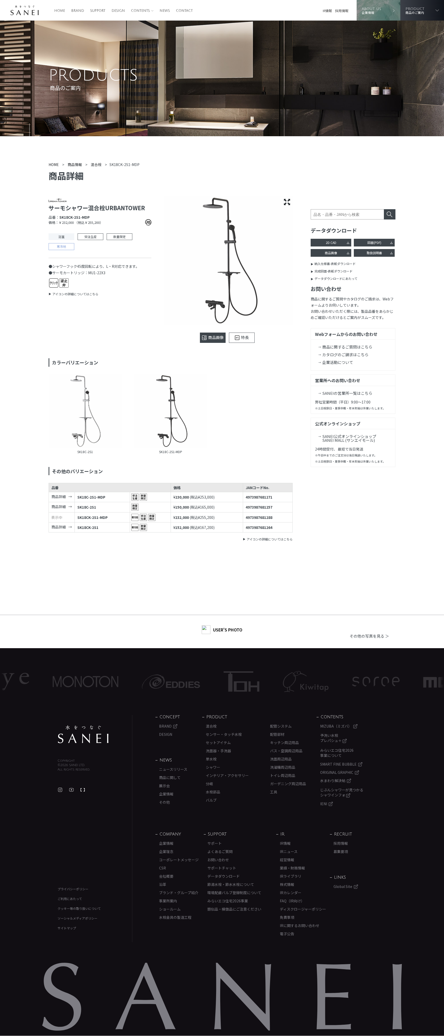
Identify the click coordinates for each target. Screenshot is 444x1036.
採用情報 (341, 10)
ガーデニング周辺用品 (288, 783)
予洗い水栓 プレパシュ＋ (331, 738)
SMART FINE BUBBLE (338, 764)
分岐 (209, 783)
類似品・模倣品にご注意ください (234, 909)
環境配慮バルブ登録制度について (234, 892)
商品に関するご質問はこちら (347, 347)
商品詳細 (58, 496)
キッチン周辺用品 (284, 742)
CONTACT (184, 11)
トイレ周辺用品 (282, 775)
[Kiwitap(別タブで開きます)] (272, 681)
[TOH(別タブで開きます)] (208, 681)
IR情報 (327, 10)
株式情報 (287, 884)
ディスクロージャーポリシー (303, 909)
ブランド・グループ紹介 (178, 892)
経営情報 (287, 859)
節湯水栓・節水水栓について (230, 884)
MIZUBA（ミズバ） (336, 726)
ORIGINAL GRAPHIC (336, 772)
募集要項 (341, 851)
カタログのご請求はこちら (345, 354)
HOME (59, 11)
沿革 (162, 884)
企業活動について (337, 362)
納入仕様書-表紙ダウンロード (335, 263)
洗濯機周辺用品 (282, 767)
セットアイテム (218, 742)
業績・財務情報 (292, 867)
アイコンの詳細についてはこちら (75, 294)
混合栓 (211, 726)
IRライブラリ (290, 876)
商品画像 (331, 253)
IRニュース (289, 851)
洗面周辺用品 (281, 759)
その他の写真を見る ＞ (369, 636)
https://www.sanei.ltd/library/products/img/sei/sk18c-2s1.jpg (85, 411)
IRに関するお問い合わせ (299, 925)
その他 (164, 802)
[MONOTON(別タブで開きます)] (52, 681)
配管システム (281, 726)
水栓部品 (213, 791)
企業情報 (166, 793)
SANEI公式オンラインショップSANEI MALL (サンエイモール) (349, 438)
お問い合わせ (218, 859)
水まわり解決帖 (332, 780)
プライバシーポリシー (73, 889)
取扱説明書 (374, 253)
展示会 (164, 785)
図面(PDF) (374, 242)
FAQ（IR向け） (292, 900)
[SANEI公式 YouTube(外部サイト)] (71, 789)
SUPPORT (97, 11)
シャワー (213, 767)
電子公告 (287, 933)
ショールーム (170, 909)
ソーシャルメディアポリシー (77, 918)
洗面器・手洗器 (218, 750)
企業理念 (166, 851)
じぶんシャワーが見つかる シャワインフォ (341, 792)
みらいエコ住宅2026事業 (227, 900)
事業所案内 (168, 900)
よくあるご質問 (220, 851)
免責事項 (287, 917)
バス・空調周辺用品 (286, 750)
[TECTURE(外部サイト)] (82, 789)
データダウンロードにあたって (335, 278)
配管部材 (277, 734)
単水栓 (211, 759)
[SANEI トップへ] (83, 734)
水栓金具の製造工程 (175, 917)
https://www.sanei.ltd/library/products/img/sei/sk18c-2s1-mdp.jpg (170, 411)
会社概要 (166, 876)
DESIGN (118, 11)
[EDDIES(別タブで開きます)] (138, 681)
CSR (162, 867)
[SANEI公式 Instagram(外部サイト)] (60, 789)
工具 (273, 791)
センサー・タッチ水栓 (224, 734)
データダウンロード (223, 876)
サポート (214, 843)
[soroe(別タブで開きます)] (342, 681)
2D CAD (331, 242)
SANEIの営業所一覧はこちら (347, 393)
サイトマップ (67, 928)
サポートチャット (221, 867)
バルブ (211, 800)
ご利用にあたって (70, 898)
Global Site (343, 886)
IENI (323, 803)
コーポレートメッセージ (179, 859)
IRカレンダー (290, 892)
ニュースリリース (173, 769)
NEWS (165, 11)
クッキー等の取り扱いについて (79, 908)
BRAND (77, 11)
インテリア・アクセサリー (227, 775)
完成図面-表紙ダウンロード (333, 271)
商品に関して (170, 777)
